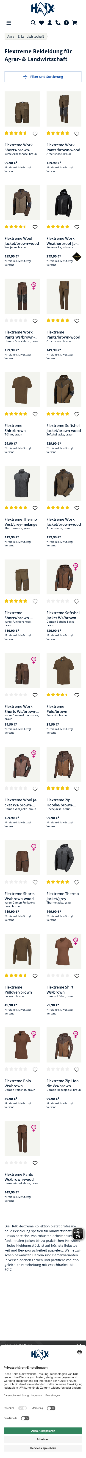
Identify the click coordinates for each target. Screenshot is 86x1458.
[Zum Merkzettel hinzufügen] (35, 135)
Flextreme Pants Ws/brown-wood (19, 1176)
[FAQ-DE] (66, 22)
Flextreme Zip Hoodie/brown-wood (60, 802)
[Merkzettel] (41, 22)
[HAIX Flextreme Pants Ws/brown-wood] (22, 1138)
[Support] (58, 22)
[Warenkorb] (75, 22)
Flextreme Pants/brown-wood (63, 334)
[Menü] (9, 22)
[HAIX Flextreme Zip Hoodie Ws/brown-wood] (64, 1044)
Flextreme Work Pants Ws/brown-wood (20, 334)
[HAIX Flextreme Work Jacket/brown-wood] (64, 483)
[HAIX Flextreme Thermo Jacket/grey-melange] (64, 857)
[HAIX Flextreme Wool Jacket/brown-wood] (22, 202)
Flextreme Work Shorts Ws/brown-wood (20, 709)
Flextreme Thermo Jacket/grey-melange (63, 896)
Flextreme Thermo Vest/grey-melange (21, 521)
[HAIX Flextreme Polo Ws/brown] (22, 1044)
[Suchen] (33, 22)
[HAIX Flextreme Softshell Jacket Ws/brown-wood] (64, 577)
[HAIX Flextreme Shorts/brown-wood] (22, 577)
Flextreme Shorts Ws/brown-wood (20, 896)
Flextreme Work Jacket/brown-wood (64, 521)
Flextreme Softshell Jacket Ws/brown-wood (63, 615)
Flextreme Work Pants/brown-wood (63, 147)
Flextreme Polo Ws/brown (18, 1083)
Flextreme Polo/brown (57, 709)
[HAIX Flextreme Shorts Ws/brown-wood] (22, 857)
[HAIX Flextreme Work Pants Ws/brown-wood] (22, 296)
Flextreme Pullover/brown (18, 989)
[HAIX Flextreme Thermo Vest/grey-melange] (22, 483)
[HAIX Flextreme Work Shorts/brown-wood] (22, 109)
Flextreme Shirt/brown (15, 428)
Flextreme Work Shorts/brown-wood (19, 147)
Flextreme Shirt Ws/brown (60, 989)
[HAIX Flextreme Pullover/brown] (22, 951)
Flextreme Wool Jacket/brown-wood (22, 241)
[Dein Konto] (50, 22)
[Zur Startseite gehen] (43, 9)
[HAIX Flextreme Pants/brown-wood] (64, 296)
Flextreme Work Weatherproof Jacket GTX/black (62, 241)
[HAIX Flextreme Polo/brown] (64, 670)
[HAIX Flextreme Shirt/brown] (22, 389)
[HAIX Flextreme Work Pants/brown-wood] (64, 109)
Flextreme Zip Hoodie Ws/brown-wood (63, 1083)
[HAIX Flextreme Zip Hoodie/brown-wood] (64, 764)
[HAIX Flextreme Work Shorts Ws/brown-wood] (22, 670)
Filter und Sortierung (46, 76)
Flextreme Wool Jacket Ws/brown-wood (21, 802)
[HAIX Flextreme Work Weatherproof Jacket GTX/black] (64, 202)
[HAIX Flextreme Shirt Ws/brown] (64, 951)
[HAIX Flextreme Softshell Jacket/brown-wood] (64, 389)
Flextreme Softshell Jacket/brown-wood (64, 428)
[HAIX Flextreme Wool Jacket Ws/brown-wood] (22, 764)
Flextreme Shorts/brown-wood (17, 615)
